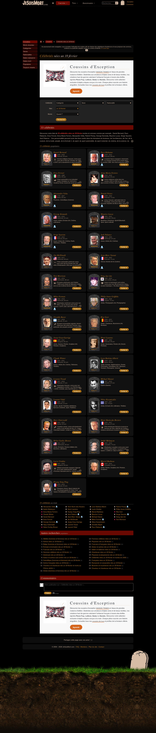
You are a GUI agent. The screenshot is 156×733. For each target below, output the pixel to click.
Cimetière (61, 3)
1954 (110, 340)
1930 (106, 422)
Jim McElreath (59, 255)
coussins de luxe (98, 85)
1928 (58, 257)
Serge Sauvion (59, 234)
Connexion (130, 4)
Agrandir (76, 91)
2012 (110, 319)
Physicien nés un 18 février (101, 541)
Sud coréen (108, 280)
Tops (74, 3)
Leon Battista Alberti (109, 358)
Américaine (60, 280)
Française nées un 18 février (102, 560)
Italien (59, 177)
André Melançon (107, 440)
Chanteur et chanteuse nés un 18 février (106, 568)
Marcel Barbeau (107, 461)
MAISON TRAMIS (102, 72)
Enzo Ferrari (58, 172)
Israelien (107, 383)
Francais (59, 156)
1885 (106, 340)
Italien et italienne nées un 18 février (105, 549)
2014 (110, 381)
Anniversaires (88, 3)
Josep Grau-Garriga (61, 337)
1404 (106, 360)
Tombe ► (77, 165)
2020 (110, 196)
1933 (106, 257)
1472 (110, 360)
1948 (106, 196)
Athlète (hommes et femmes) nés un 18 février (60, 539)
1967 (58, 381)
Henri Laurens (107, 337)
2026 (63, 155)
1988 (63, 175)
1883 (106, 402)
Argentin (59, 321)
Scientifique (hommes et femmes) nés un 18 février (61, 560)
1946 (58, 155)
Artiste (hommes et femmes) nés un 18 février (59, 571)
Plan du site (93, 647)
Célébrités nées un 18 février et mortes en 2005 (109, 557)
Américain (60, 218)
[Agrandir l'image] (63, 68)
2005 (110, 257)
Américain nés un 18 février (53, 555)
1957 (110, 402)
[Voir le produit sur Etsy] (55, 75)
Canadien (107, 444)
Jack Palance (106, 234)
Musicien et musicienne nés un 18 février (106, 565)
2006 (110, 237)
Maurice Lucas (107, 214)
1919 (106, 237)
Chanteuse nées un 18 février (102, 552)
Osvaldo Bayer (59, 317)
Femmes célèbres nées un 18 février (105, 539)
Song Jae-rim (106, 275)
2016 (63, 216)
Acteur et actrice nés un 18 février (104, 547)
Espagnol (60, 341)
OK (87, 50)
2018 (110, 175)
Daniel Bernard (59, 152)
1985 (106, 278)
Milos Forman (59, 296)
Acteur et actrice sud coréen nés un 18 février (59, 557)
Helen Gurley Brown (62, 440)
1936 (106, 299)
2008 (110, 299)
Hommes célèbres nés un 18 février (56, 552)
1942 (106, 443)
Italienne (107, 177)
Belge (106, 321)
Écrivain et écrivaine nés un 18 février (56, 547)
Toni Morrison (59, 275)
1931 (58, 278)
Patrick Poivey (106, 193)
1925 (58, 216)
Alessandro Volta (60, 193)
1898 (58, 175)
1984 (58, 402)
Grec (105, 403)
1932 (58, 299)
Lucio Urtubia (59, 461)
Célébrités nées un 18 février (65, 42)
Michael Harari (107, 378)
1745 (58, 196)
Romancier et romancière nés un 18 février (107, 563)
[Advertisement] (78, 23)
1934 (106, 155)
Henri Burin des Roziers (111, 420)
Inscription (130, 2)
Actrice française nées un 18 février (56, 563)
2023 (110, 155)
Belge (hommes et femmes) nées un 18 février (60, 544)
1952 (106, 216)
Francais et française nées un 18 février (106, 544)
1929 (58, 237)
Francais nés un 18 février (52, 549)
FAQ (77, 647)
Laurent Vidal (59, 399)
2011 (63, 340)
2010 (110, 216)
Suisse (59, 424)
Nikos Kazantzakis (108, 399)
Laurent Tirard (59, 378)
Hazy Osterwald (60, 420)
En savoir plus (105, 48)
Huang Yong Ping (60, 481)
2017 (63, 257)
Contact (101, 647)
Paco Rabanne (107, 152)
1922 (58, 422)
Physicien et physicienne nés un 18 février (107, 555)
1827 (63, 196)
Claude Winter (59, 358)
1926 (106, 319)
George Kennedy (60, 214)
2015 (63, 402)
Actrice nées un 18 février (52, 541)
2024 (110, 278)
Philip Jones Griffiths (109, 296)
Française (60, 362)
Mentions (84, 647)
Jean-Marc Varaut (108, 255)
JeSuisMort (33, 3)
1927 (58, 319)
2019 (63, 278)
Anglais (106, 300)
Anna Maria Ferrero (109, 172)
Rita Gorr (105, 317)
